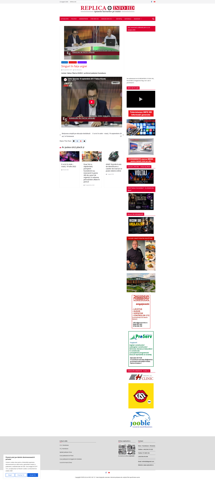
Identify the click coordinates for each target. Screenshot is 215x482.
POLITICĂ (73, 19)
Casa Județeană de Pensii (66, 455)
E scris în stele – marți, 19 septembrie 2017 (107, 134)
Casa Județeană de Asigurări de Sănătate (71, 459)
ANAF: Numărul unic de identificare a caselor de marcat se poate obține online (114, 167)
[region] (21, 466)
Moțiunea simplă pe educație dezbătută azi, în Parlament (76, 134)
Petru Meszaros (78, 70)
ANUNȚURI (137, 19)
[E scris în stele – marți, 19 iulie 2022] (69, 153)
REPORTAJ (119, 19)
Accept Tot (33, 475)
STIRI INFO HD (95, 19)
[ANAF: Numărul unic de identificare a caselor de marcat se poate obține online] (114, 153)
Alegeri (10, 475)
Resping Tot (21, 475)
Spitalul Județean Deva (66, 452)
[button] (113, 19)
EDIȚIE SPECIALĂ (72, 62)
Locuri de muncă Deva (66, 462)
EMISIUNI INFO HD (106, 19)
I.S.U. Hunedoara (64, 445)
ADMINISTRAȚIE (83, 19)
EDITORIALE (128, 19)
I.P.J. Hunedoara (64, 448)
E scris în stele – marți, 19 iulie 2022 (68, 165)
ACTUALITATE (65, 19)
